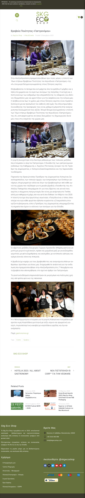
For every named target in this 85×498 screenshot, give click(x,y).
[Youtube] (56, 465)
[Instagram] (49, 465)
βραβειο (26, 340)
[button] (17, 15)
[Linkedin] (64, 465)
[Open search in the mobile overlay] (17, 20)
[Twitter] (53, 465)
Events (18, 340)
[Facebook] (45, 465)
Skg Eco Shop (17, 35)
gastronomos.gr (22, 333)
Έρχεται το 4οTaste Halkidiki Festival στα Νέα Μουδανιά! (66, 408)
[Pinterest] (60, 465)
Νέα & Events (29, 35)
